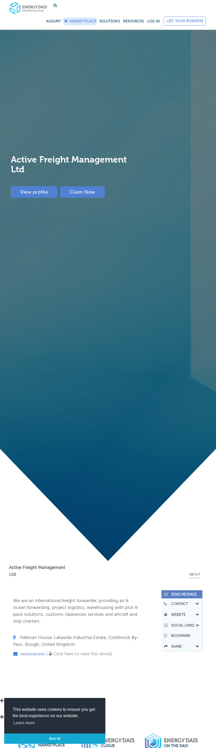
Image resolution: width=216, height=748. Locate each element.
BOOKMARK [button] (179, 635)
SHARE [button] (175, 646)
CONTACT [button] (178, 604)
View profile (34, 192)
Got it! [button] (55, 738)
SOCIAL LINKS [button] (181, 625)
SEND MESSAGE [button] (182, 594)
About (194, 574)
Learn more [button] (24, 723)
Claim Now (82, 192)
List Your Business (184, 21)
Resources (133, 21)
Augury (53, 21)
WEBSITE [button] (177, 614)
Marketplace (81, 21)
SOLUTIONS (109, 21)
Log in (153, 21)
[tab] (182, 594)
